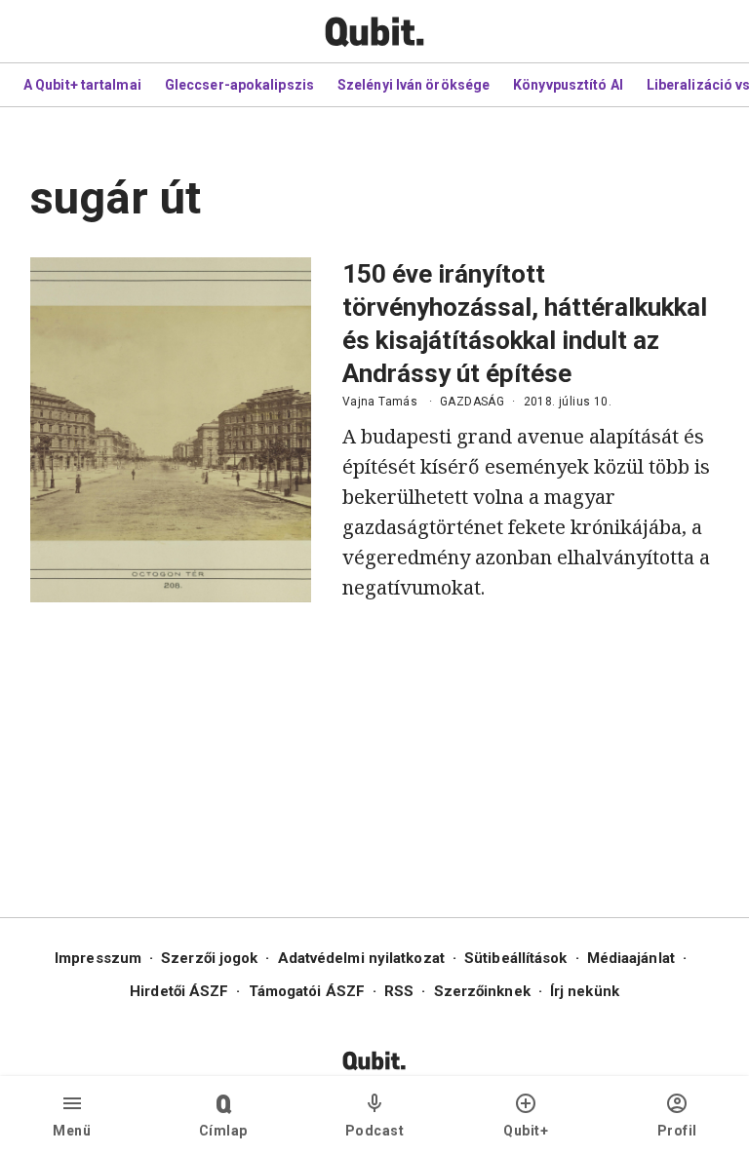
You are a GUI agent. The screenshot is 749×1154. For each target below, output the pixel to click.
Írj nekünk (584, 991)
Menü (72, 1130)
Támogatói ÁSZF (307, 991)
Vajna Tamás (379, 401)
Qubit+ (525, 1130)
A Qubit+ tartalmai (82, 85)
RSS (399, 991)
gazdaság (472, 401)
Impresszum (98, 958)
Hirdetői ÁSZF (179, 991)
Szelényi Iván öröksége (413, 85)
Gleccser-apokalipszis (239, 85)
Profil (677, 1130)
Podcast (375, 1130)
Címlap (223, 1130)
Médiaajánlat (631, 958)
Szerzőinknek (482, 991)
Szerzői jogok (209, 958)
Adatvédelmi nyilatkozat (361, 958)
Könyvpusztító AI (568, 85)
